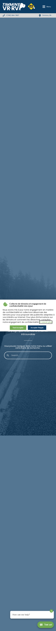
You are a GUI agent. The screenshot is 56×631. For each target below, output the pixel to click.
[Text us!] (45, 625)
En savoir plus (45, 322)
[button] (46, 7)
